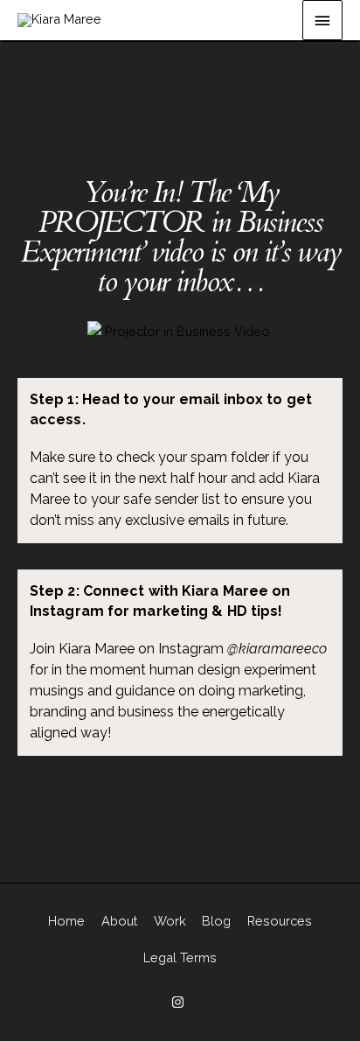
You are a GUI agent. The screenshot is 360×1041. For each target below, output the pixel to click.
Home (66, 920)
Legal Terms (180, 957)
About (119, 920)
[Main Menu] (322, 20)
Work (170, 920)
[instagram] (180, 1002)
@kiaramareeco (277, 648)
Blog (216, 920)
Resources (279, 920)
